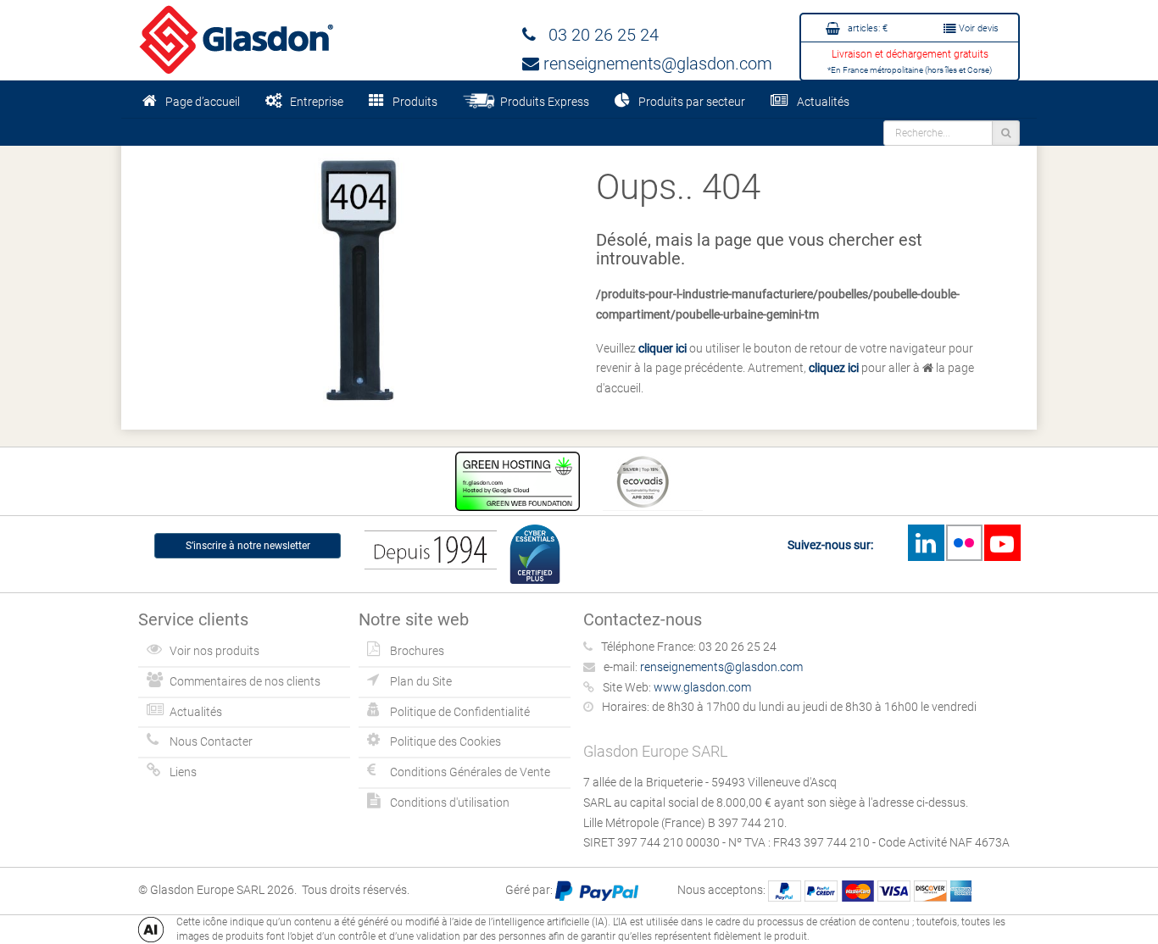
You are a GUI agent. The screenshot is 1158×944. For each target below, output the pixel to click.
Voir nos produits (214, 651)
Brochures (417, 651)
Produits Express (542, 101)
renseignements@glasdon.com (655, 63)
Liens (183, 772)
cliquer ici (662, 348)
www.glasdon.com (702, 687)
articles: (866, 28)
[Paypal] (596, 890)
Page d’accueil (202, 101)
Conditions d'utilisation (449, 802)
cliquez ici (834, 368)
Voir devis (977, 28)
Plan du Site (421, 681)
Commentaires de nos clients (245, 681)
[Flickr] (964, 543)
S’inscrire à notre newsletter (248, 546)
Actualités (823, 101)
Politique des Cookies (445, 741)
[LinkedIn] (926, 543)
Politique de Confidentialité (460, 712)
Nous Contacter (211, 741)
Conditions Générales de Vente (470, 772)
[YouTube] (1002, 543)
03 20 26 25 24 (597, 35)
